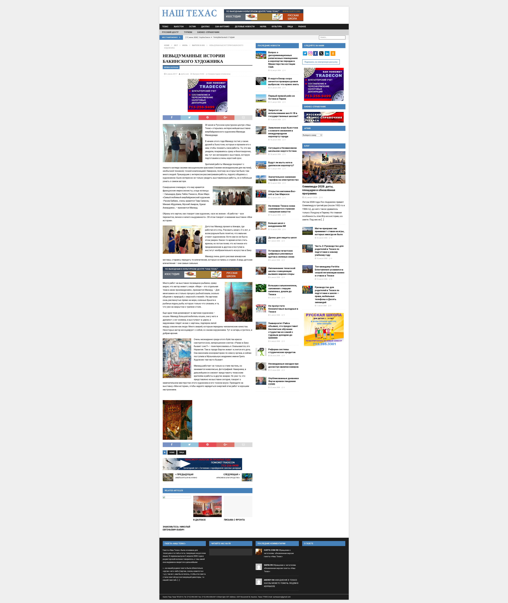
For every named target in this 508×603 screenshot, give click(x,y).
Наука (263, 27)
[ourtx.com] (259, 553)
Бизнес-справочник (208, 32)
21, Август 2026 (275, 88)
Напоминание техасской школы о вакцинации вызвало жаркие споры (281, 271)
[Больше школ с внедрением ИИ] (261, 226)
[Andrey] (259, 583)
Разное (302, 27)
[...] (322, 219)
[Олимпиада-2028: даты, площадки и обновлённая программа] (323, 167)
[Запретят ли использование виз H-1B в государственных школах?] (261, 113)
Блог (307, 146)
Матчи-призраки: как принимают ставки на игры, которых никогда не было (329, 231)
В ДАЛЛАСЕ (199, 520)
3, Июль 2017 (171, 74)
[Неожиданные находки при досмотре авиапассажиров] (261, 366)
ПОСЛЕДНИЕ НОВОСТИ (269, 45)
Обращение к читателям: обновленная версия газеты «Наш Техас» (279, 553)
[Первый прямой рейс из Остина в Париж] (261, 98)
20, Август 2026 (310, 197)
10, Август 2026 (275, 229)
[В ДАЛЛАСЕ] (207, 506)
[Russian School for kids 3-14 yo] (324, 329)
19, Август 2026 (275, 119)
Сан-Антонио (222, 27)
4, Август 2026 (275, 341)
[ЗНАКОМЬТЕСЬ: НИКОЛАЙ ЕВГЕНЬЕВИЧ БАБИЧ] (177, 510)
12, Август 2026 (275, 198)
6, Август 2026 (275, 260)
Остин (192, 27)
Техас (165, 27)
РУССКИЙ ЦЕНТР (170, 32)
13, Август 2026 (275, 183)
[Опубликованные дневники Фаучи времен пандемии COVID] (261, 381)
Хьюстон (179, 27)
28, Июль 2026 (275, 355)
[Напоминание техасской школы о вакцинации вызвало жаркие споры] (261, 271)
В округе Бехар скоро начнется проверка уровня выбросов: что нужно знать (283, 81)
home (171, 452)
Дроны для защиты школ (282, 237)
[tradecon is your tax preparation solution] (202, 464)
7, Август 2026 (275, 241)
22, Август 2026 (275, 70)
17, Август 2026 (275, 169)
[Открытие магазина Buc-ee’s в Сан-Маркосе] (261, 194)
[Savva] (259, 568)
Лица (290, 27)
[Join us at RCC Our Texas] (263, 15)
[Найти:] (332, 37)
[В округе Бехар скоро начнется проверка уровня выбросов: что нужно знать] (261, 81)
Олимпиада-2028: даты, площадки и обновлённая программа (318, 190)
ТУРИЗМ (188, 32)
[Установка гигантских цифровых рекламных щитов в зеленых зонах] (261, 253)
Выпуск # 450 (198, 74)
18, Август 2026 (275, 140)
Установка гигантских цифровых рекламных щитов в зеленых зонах (281, 253)
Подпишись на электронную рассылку (321, 62)
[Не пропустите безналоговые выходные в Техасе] (261, 308)
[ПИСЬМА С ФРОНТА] (238, 506)
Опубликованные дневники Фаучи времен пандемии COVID (283, 381)
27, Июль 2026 (275, 370)
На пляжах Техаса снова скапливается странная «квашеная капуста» (281, 208)
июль (184, 45)
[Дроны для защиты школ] (261, 240)
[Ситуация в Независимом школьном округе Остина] (261, 150)
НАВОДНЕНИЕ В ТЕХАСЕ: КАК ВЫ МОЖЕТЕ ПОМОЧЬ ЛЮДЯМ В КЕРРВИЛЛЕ (281, 583)
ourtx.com (185, 74)
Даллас (205, 27)
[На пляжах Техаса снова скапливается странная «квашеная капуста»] (261, 208)
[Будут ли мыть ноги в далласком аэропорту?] (261, 165)
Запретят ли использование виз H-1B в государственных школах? (283, 113)
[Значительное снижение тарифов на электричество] (261, 179)
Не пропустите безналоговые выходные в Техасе (283, 309)
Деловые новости (245, 27)
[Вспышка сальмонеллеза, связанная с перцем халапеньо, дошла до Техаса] (261, 288)
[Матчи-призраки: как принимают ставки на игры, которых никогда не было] (307, 231)
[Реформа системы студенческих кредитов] (261, 352)
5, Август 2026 (275, 315)
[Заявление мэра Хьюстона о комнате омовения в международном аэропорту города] (261, 130)
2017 (176, 45)
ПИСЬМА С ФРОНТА (234, 520)
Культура (277, 27)
